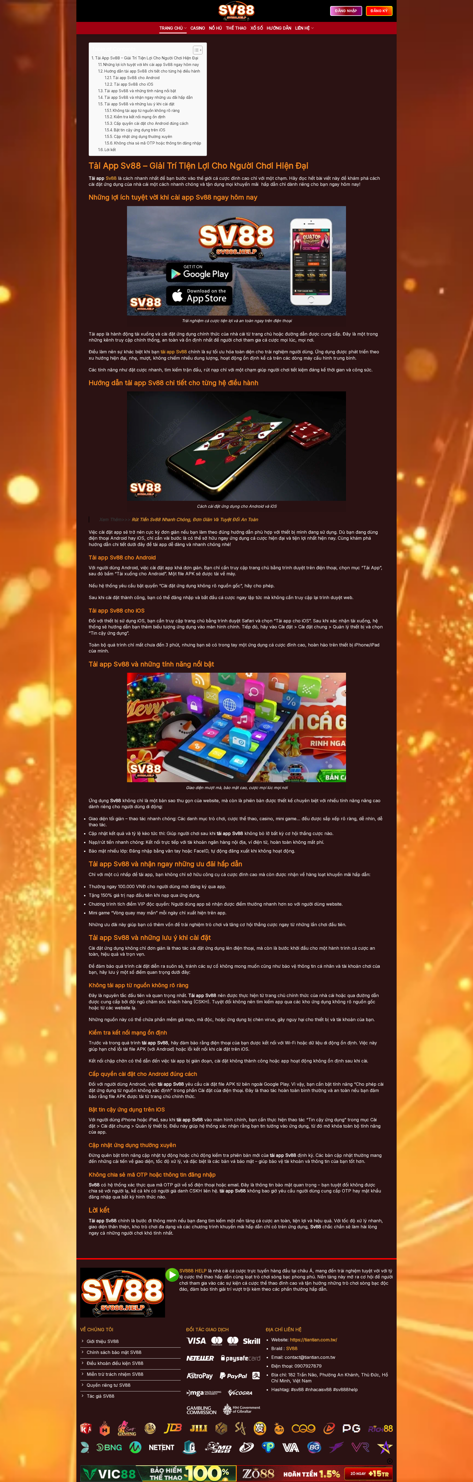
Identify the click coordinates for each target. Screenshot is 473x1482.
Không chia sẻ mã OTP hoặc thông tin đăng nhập (157, 143)
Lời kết (110, 150)
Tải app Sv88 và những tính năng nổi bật (140, 91)
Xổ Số (256, 28)
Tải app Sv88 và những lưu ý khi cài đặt (139, 104)
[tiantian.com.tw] (236, 11)
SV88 (292, 1348)
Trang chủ (171, 28)
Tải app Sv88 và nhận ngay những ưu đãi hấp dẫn (148, 97)
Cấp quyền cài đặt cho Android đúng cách (151, 123)
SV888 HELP (193, 1270)
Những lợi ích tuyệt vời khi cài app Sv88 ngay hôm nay (151, 64)
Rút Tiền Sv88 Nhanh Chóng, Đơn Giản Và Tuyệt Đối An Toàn (195, 519)
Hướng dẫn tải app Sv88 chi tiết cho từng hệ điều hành (152, 71)
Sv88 (111, 178)
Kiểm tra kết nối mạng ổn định (139, 117)
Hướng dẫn (279, 28)
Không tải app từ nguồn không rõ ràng (146, 110)
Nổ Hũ (215, 28)
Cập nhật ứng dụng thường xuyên (143, 136)
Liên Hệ (302, 28)
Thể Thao (236, 28)
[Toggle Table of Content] (195, 50)
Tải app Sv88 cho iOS (133, 84)
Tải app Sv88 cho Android (136, 78)
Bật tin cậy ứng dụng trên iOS (139, 130)
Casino (198, 28)
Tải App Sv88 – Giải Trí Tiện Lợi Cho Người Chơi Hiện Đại (146, 58)
